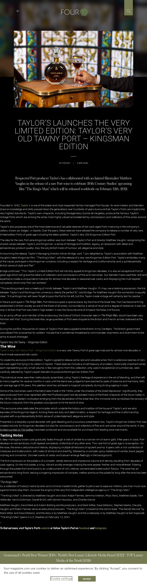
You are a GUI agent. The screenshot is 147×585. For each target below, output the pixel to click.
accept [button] (87, 578)
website (45, 528)
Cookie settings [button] (61, 578)
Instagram (100, 528)
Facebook (84, 528)
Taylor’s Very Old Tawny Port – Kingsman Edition (28, 350)
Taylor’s (25, 205)
